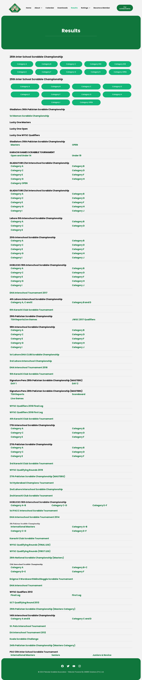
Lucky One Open (19, 128)
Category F (78, 174)
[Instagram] (79, 666)
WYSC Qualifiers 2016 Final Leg (26, 405)
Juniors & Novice (102, 655)
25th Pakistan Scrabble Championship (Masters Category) (42, 608)
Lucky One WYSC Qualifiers (25, 135)
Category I (16, 210)
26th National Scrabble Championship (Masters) (37, 557)
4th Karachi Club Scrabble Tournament (31, 418)
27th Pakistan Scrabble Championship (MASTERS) (37, 476)
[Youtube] (74, 666)
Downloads (62, 8)
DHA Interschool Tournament (26, 585)
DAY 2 (75, 383)
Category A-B (18, 505)
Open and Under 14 (21, 155)
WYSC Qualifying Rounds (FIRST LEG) (30, 551)
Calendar (50, 8)
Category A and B (20, 618)
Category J (78, 210)
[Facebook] (62, 666)
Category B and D (81, 302)
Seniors (56, 655)
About (37, 8)
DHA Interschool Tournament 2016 (29, 367)
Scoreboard (78, 394)
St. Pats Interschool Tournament (28, 626)
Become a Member (102, 8)
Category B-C (79, 567)
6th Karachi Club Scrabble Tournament (31, 309)
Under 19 (76, 155)
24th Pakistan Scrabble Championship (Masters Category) (42, 645)
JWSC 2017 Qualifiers (83, 319)
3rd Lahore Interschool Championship (31, 361)
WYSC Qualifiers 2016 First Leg (26, 412)
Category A (17, 166)
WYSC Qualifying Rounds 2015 (26, 469)
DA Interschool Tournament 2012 (28, 632)
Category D (78, 170)
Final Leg (15, 595)
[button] (38, 8)
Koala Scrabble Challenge (24, 638)
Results (74, 8)
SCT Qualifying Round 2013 (24, 602)
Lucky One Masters (20, 122)
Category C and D (81, 618)
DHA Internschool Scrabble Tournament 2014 (34, 517)
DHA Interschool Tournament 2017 (28, 292)
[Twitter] (68, 666)
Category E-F (100, 505)
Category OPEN (19, 183)
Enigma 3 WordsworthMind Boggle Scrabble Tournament (41, 579)
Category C (17, 170)
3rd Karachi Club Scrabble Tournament (31, 463)
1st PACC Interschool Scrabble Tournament (34, 510)
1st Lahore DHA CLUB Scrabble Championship (34, 354)
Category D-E (18, 571)
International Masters (23, 526)
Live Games (17, 398)
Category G (17, 178)
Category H (78, 178)
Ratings (84, 8)
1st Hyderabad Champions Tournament (32, 482)
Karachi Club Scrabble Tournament (29, 538)
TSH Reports (17, 394)
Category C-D (59, 505)
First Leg (76, 595)
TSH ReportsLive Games (24, 319)
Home (28, 8)
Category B (78, 166)
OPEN (75, 144)
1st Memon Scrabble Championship (29, 115)
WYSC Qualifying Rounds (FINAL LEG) (30, 544)
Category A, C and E (21, 302)
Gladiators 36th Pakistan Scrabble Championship (37, 109)
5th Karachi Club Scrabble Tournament (31, 373)
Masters (15, 144)
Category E (17, 174)
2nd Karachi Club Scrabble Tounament (31, 495)
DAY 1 (14, 383)
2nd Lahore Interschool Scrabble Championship (36, 489)
